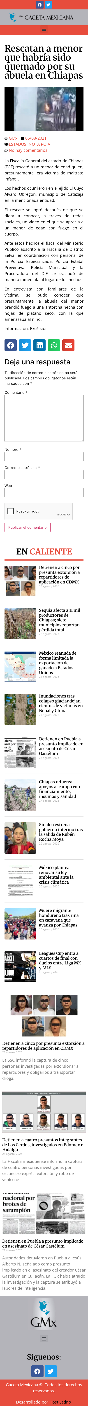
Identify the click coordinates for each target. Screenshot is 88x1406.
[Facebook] (40, 5)
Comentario (16, 392)
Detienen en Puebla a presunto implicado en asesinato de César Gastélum (61, 746)
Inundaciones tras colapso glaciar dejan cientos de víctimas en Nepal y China (61, 703)
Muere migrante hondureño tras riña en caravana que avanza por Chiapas (59, 918)
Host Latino (60, 1402)
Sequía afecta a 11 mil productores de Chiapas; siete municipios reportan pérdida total (59, 620)
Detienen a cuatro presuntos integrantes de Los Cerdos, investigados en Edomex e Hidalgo (42, 1144)
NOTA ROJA (39, 144)
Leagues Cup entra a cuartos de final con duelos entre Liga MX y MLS (60, 960)
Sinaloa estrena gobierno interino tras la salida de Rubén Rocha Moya (61, 832)
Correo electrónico (22, 467)
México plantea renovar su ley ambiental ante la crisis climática (56, 875)
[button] (44, 29)
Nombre (13, 449)
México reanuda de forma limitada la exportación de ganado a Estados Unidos (57, 663)
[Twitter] (48, 5)
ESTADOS (17, 144)
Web (8, 485)
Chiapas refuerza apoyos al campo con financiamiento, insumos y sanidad (59, 789)
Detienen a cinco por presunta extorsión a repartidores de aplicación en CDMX (59, 575)
